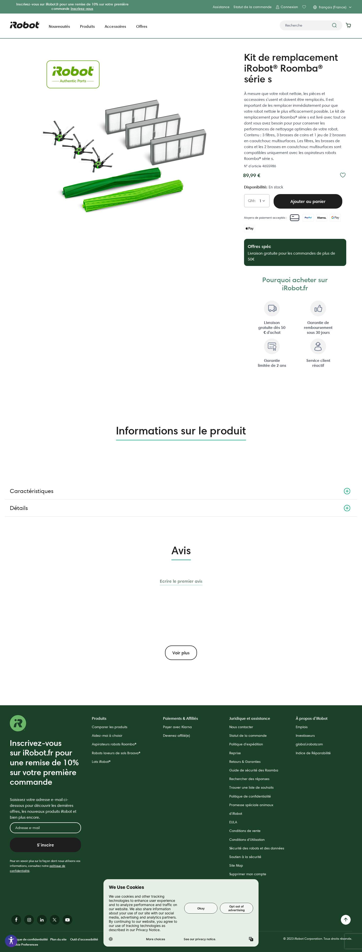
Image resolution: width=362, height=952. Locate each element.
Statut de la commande (252, 7)
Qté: (252, 201)
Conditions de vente (245, 831)
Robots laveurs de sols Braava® (116, 753)
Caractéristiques (31, 490)
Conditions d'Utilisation (247, 839)
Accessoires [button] (115, 26)
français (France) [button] (332, 7)
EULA (233, 822)
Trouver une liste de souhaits (251, 787)
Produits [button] (87, 26)
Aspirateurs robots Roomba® (114, 744)
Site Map (236, 865)
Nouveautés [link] (59, 26)
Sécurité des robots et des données (256, 848)
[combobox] (311, 25)
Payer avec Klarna (177, 727)
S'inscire (45, 845)
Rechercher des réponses (249, 779)
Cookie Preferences (24, 944)
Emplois (302, 727)
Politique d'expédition (246, 744)
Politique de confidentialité (250, 796)
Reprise (235, 753)
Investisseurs (305, 735)
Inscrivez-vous (82, 8)
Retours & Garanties (245, 761)
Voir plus (181, 653)
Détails (19, 507)
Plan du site (58, 939)
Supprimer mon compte (247, 874)
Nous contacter (241, 727)
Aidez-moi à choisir (107, 735)
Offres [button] (142, 26)
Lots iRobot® (101, 761)
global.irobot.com (309, 744)
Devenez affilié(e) (176, 735)
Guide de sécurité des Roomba (253, 770)
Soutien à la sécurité (245, 857)
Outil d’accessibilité (84, 939)
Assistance (221, 7)
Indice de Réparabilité (313, 753)
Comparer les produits (109, 727)
